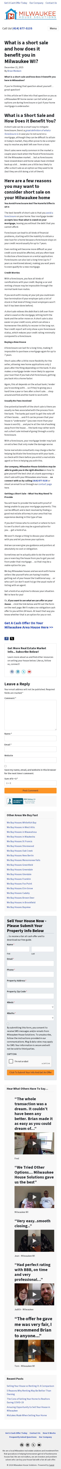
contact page (45, 484)
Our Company (36, 3)
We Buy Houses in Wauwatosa (22, 832)
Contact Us (51, 3)
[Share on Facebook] (6, 638)
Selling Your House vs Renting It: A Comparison (30, 1386)
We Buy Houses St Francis (19, 841)
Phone (11, 969)
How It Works (49, 1433)
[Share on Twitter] (12, 638)
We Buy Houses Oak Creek (20, 850)
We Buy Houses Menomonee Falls (23, 860)
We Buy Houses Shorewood (20, 846)
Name (8, 733)
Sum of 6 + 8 (11, 778)
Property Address (16, 980)
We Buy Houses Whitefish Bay (21, 822)
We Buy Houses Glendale (19, 874)
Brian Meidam (14, 71)
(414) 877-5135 (22, 28)
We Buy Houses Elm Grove (20, 888)
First (8, 953)
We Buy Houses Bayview (19, 907)
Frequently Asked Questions (23, 1437)
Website (8, 755)
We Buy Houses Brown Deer (20, 897)
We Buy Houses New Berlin (20, 855)
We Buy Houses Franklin (19, 879)
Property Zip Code (17, 991)
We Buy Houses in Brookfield (21, 902)
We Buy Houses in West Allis (21, 827)
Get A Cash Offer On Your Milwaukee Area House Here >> (28, 625)
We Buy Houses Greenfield (20, 865)
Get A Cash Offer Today (15, 3)
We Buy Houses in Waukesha (21, 836)
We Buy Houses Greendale (20, 869)
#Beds (11, 1002)
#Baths (11, 1013)
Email (8, 744)
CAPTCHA (12, 1054)
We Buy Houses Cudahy (18, 893)
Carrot (51, 1465)
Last (33, 953)
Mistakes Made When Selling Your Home (27, 1415)
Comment (10, 698)
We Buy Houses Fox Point (19, 883)
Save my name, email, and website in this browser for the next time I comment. (30, 771)
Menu (53, 28)
